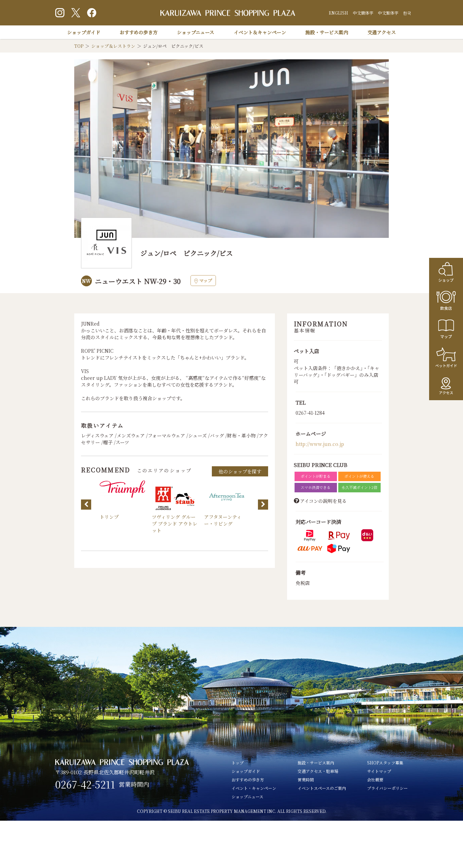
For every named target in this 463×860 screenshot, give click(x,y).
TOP (78, 46)
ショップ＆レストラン (113, 46)
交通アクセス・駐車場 (318, 771)
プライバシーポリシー (387, 788)
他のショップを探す (240, 471)
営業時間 (306, 779)
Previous (86, 504)
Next (263, 504)
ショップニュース (195, 32)
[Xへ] (75, 12)
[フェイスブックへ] (91, 12)
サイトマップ (379, 771)
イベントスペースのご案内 (322, 788)
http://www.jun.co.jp (320, 444)
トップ (238, 762)
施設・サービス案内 (326, 32)
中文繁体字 (388, 13)
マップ (205, 280)
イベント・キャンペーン (254, 788)
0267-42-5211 (85, 784)
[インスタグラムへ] (59, 12)
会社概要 (375, 779)
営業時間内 (134, 784)
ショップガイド (83, 32)
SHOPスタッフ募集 (385, 762)
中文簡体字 (363, 13)
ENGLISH (338, 13)
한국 (407, 13)
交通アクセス (381, 32)
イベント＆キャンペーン (260, 32)
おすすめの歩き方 (139, 32)
